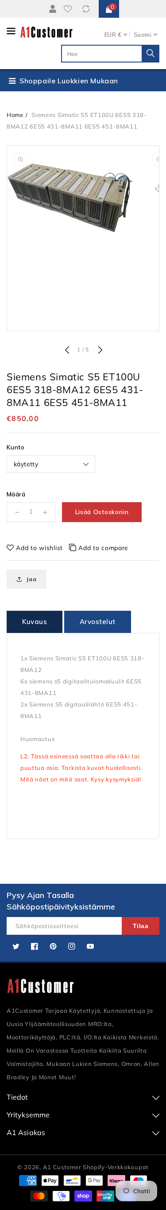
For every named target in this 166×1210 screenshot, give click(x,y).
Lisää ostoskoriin (102, 512)
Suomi (142, 34)
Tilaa (141, 925)
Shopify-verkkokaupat (116, 1167)
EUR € (112, 34)
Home (15, 114)
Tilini (52, 9)
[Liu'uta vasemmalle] (67, 350)
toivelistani (69, 9)
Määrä (16, 494)
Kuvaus (34, 621)
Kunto (15, 447)
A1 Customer (63, 1167)
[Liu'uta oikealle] (99, 350)
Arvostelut (98, 621)
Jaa (31, 579)
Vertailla (87, 9)
